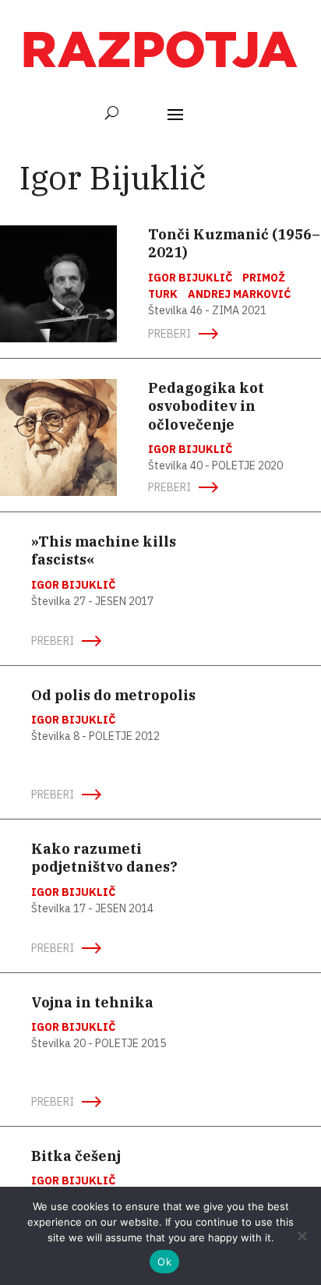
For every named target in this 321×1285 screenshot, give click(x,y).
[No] (301, 1236)
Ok (164, 1261)
